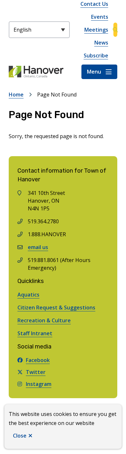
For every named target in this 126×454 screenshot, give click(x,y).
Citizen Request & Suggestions (56, 307)
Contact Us (94, 3)
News (101, 42)
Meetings (96, 29)
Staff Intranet (34, 333)
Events (99, 16)
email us (38, 247)
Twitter (36, 372)
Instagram (38, 384)
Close (19, 435)
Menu (94, 71)
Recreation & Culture (44, 320)
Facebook (38, 360)
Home (16, 94)
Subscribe (96, 55)
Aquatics (28, 294)
